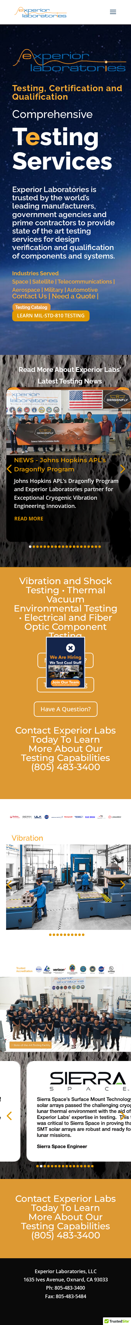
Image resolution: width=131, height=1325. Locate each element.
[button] (9, 468)
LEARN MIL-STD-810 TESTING (51, 315)
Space (20, 281)
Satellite (43, 281)
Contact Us (29, 296)
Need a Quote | (75, 296)
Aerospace (26, 290)
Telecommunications (85, 281)
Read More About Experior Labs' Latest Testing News (70, 375)
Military (53, 290)
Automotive (82, 290)
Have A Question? (66, 709)
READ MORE (28, 518)
